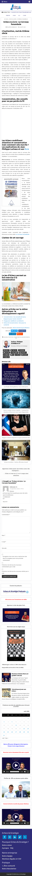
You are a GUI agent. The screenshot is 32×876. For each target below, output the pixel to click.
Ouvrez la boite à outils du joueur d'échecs (16, 804)
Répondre (5, 501)
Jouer (14, 15)
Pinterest (23, 352)
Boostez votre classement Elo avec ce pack (16, 752)
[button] (16, 765)
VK (12, 354)
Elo (19, 15)
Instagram (15, 352)
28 (20, 732)
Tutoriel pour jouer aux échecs (19, 690)
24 (4, 732)
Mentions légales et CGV (11, 859)
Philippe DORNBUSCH (12, 27)
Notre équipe (7, 856)
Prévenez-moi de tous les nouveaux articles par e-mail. (15, 572)
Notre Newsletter (9, 868)
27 (16, 732)
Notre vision (7, 845)
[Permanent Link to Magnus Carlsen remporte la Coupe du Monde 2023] (16, 425)
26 (12, 732)
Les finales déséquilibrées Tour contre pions (16, 387)
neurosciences (26, 337)
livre (27, 149)
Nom (3, 535)
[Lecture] (4, 772)
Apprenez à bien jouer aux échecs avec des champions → (16, 470)
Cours (24, 15)
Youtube (7, 352)
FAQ (11, 848)
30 (28, 732)
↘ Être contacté (8, 866)
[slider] (14, 771)
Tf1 (16, 338)
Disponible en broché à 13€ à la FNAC (13, 667)
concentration (17, 337)
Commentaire (6, 514)
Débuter (8, 15)
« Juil (3, 738)
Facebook (22, 330)
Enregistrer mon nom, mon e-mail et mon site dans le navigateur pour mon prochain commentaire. (15, 558)
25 (8, 732)
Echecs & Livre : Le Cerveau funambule (16, 23)
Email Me (7, 357)
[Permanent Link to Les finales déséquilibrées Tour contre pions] (16, 374)
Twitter (15, 330)
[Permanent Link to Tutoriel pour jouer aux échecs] (6, 692)
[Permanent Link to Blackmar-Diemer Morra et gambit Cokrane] (6, 677)
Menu (5, 2)
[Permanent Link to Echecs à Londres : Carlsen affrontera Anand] (16, 450)
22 (24, 728)
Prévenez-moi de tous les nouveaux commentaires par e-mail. (11, 566)
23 (28, 728)
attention (10, 337)
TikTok (18, 354)
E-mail (4, 542)
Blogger (25, 354)
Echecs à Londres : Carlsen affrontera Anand (16, 462)
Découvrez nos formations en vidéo (16, 599)
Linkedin (13, 334)
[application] (16, 765)
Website (7, 350)
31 (4, 735)
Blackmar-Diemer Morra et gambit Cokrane (20, 674)
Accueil (6, 19)
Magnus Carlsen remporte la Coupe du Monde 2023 (16, 437)
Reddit (20, 334)
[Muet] (25, 772)
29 (24, 732)
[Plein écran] (28, 772)
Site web (4, 548)
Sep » (6, 738)
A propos (5, 848)
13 (16, 725)
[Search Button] (29, 1)
